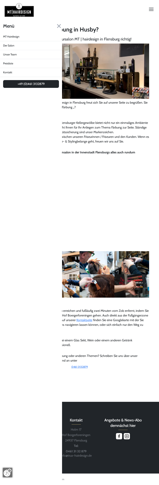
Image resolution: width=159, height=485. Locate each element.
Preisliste (8, 63)
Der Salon (8, 45)
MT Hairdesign (11, 36)
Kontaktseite (84, 320)
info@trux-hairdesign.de (76, 455)
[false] (79, 372)
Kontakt (7, 72)
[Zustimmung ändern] (7, 472)
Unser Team (10, 54)
